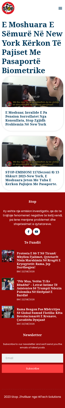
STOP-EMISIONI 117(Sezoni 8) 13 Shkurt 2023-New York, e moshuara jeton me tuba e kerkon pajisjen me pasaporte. (32, 178)
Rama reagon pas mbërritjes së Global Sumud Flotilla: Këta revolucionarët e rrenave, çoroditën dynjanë (39, 314)
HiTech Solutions (49, 397)
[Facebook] (28, 231)
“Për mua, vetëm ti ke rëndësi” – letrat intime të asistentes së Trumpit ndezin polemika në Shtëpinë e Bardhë (39, 288)
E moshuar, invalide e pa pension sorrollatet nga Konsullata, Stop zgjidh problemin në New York (26, 118)
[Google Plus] (36, 231)
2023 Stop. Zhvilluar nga (21, 397)
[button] (60, 8)
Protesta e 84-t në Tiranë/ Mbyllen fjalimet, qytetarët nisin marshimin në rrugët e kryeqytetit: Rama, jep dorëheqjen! (39, 260)
